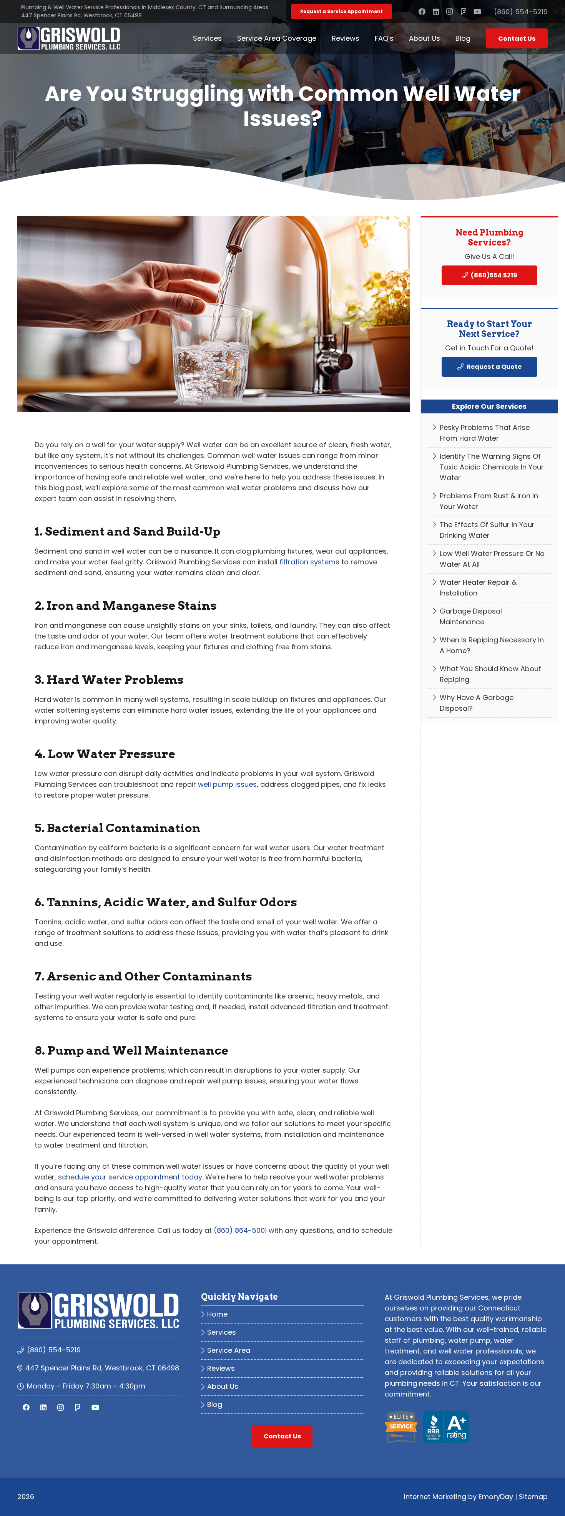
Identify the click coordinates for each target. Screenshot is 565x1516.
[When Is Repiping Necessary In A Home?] (489, 645)
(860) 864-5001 (240, 1230)
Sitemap (533, 1496)
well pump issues (227, 784)
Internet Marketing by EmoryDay (458, 1496)
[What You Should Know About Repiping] (489, 674)
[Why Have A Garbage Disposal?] (489, 703)
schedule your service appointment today (130, 1177)
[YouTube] (477, 11)
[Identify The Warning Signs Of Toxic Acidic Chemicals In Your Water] (489, 467)
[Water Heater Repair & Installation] (489, 588)
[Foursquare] (463, 11)
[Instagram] (450, 11)
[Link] (69, 38)
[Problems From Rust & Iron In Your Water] (489, 501)
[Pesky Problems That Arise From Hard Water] (489, 433)
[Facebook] (422, 11)
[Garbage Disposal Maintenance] (489, 616)
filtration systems (309, 562)
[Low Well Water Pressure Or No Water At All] (489, 559)
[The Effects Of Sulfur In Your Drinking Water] (489, 530)
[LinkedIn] (436, 11)
